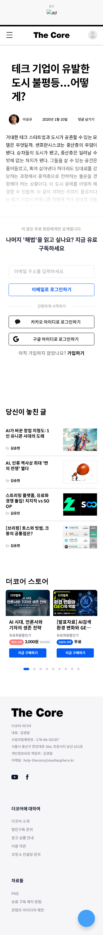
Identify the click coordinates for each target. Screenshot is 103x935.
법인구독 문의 (22, 830)
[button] (26, 669)
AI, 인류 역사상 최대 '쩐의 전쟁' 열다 (27, 466)
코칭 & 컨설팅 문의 (26, 854)
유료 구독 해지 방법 (26, 902)
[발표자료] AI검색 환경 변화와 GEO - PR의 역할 (75, 625)
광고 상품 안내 (22, 838)
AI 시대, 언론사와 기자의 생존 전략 (26, 625)
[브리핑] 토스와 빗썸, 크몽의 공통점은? (27, 531)
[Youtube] (14, 777)
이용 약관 (18, 846)
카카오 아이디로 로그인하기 (56, 322)
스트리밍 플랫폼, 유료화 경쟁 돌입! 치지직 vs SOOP (27, 501)
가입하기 (75, 353)
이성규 (27, 119)
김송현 (15, 448)
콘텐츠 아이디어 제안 (27, 910)
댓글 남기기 (86, 119)
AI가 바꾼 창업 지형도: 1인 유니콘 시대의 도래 (27, 433)
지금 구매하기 (28, 653)
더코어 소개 (20, 821)
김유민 (15, 513)
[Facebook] (27, 777)
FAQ (15, 893)
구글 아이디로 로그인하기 (56, 339)
